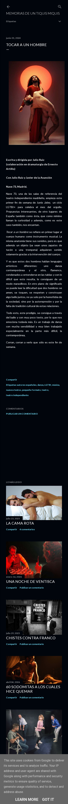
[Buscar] (59, 6)
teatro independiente (17, 395)
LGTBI (47, 384)
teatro (45, 390)
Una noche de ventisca (30, 581)
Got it (48, 799)
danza (40, 384)
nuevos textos (13, 390)
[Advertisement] (34, 447)
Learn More (26, 799)
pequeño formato (31, 390)
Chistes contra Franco (31, 638)
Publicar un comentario (22, 413)
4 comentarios (27, 529)
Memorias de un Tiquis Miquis (33, 13)
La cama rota (20, 523)
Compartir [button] (11, 379)
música (55, 384)
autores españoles (26, 384)
